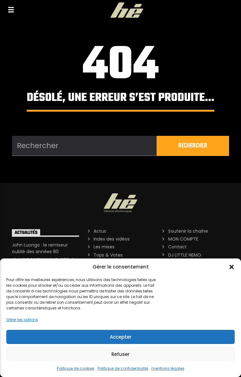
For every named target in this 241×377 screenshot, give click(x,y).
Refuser (120, 354)
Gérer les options (22, 319)
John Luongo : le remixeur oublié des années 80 (40, 248)
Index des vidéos (112, 239)
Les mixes (104, 247)
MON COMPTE (183, 239)
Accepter (120, 337)
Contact (177, 247)
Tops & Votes (108, 255)
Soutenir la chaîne (188, 231)
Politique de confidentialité (123, 368)
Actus (100, 231)
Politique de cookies (75, 368)
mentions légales (168, 368)
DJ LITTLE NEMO (184, 255)
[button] (231, 267)
